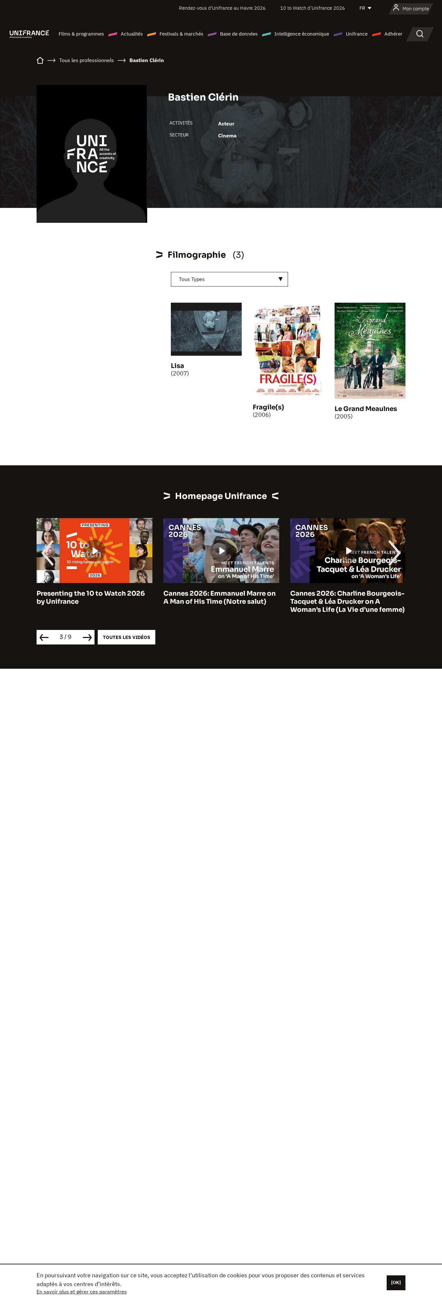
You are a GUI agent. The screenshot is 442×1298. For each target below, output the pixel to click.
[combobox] (229, 279)
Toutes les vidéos (126, 637)
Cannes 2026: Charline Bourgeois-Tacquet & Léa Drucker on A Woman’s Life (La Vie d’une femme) (347, 602)
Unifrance (357, 34)
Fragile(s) (268, 407)
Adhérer (393, 34)
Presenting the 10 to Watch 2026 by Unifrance (91, 598)
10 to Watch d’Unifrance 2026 (312, 8)
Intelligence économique (301, 34)
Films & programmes (81, 34)
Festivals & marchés (181, 34)
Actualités (132, 34)
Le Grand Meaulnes (366, 409)
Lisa (177, 366)
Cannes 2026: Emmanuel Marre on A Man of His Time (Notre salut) (219, 598)
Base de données (239, 34)
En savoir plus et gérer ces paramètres (82, 1291)
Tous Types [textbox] (192, 279)
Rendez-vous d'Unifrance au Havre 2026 (222, 8)
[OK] (396, 1282)
